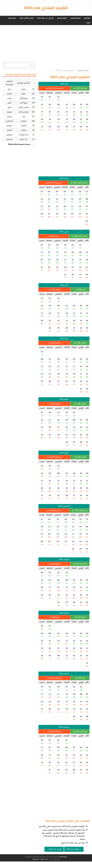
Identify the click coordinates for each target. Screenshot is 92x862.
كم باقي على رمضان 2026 (45, 18)
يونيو (9, 112)
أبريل (10, 103)
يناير (9, 89)
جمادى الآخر (24, 112)
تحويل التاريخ (12, 18)
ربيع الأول (24, 98)
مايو (10, 107)
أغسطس (9, 121)
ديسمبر (9, 139)
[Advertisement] (64, 46)
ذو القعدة (23, 135)
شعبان (24, 121)
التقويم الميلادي (75, 18)
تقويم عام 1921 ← (54, 849)
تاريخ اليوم (87, 18)
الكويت (42, 859)
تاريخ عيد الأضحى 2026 (26, 18)
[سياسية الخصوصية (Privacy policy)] (34, 145)
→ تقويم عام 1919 (74, 849)
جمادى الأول (23, 107)
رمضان (23, 125)
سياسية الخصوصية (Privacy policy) (19, 144)
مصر (46, 859)
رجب (23, 116)
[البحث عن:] (19, 65)
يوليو (9, 116)
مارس (9, 98)
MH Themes (63, 856)
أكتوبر (9, 130)
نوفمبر (9, 135)
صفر (23, 93)
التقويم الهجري (62, 18)
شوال (23, 130)
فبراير (9, 93)
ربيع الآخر (23, 103)
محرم (23, 89)
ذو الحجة (24, 139)
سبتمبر (9, 125)
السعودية (35, 859)
